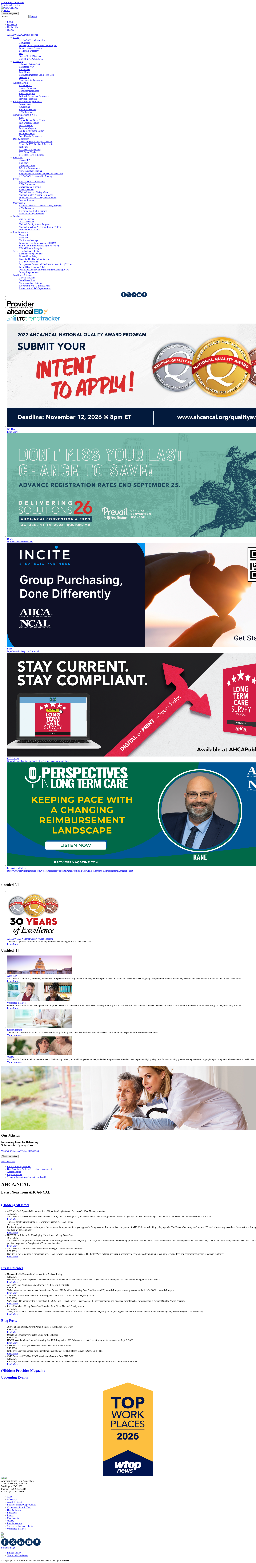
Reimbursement (14, 1029)
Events (10, 1515)
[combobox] (15, 16)
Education (12, 1512)
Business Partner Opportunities (21, 1504)
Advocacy (12, 975)
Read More (12, 432)
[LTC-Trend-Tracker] (34, 320)
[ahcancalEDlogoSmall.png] (27, 313)
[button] (33, 16)
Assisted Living (14, 1502)
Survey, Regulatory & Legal (20, 1526)
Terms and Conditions (17, 1555)
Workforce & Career (16, 1002)
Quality (10, 1056)
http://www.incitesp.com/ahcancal (23, 651)
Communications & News (19, 1507)
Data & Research (15, 1510)
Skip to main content (10, 5)
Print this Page (8, 1547)
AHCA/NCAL (8, 1161)
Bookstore (12, 24)
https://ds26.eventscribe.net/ (20, 541)
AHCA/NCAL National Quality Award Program (30, 939)
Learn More (12, 944)
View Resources (14, 1035)
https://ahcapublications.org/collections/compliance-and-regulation (38, 761)
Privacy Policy (14, 1552)
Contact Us (12, 27)
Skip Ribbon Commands (12, 2)
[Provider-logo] (20, 307)
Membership (13, 1518)
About (10, 1496)
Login (10, 21)
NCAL (10, 29)
